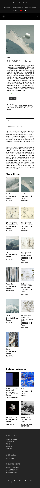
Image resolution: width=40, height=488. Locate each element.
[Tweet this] (14, 482)
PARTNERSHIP (10, 441)
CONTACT (15, 10)
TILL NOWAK (10, 104)
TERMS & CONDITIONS (12, 467)
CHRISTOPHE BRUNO (12, 397)
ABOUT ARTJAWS (11, 439)
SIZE (28, 107)
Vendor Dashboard (30, 7)
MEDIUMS (19, 107)
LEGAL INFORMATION (12, 470)
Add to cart (13, 98)
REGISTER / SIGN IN (18, 7)
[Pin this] (31, 482)
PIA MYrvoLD (10, 424)
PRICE (25, 107)
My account (7, 7)
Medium (13, 107)
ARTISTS (25, 106)
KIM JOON (23, 396)
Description (11, 121)
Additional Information (15, 126)
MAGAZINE (9, 446)
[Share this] (9, 482)
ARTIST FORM (10, 458)
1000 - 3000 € (18, 106)
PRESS (8, 444)
